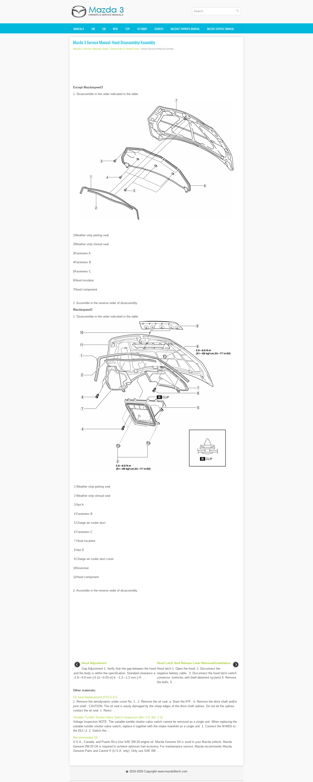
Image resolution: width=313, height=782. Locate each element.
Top (127, 29)
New (115, 29)
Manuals (79, 29)
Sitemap (142, 29)
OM (93, 29)
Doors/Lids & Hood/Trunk (124, 48)
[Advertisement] (156, 69)
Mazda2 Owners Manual (185, 29)
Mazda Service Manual (220, 29)
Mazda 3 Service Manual (87, 48)
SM (104, 29)
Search (158, 29)
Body (105, 48)
